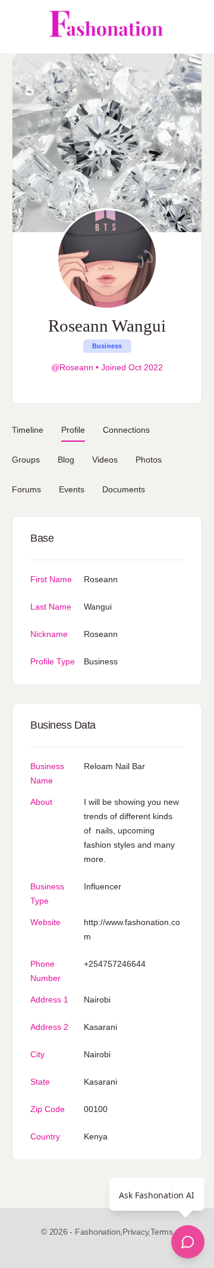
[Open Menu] (19, 27)
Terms (161, 1231)
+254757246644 (115, 964)
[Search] (192, 27)
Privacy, (136, 1231)
